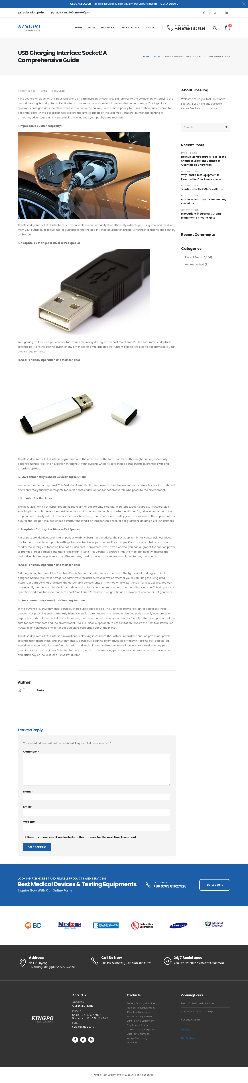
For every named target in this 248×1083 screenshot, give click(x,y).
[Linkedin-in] (91, 1040)
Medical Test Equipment (141, 1007)
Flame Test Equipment (140, 1016)
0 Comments (58, 91)
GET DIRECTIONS (82, 1006)
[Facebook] (203, 12)
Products (107, 27)
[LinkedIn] (226, 12)
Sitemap (186, 1029)
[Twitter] (83, 1040)
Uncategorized (194, 264)
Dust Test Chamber (138, 1033)
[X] (215, 12)
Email (27, 806)
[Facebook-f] (75, 1040)
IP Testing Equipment (139, 1012)
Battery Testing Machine (141, 1003)
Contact (151, 27)
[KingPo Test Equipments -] (29, 27)
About (91, 27)
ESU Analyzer (188, 1038)
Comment (31, 751)
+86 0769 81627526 (96, 1018)
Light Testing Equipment (140, 1020)
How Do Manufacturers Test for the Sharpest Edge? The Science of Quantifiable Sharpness (203, 161)
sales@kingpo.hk (83, 1026)
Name (28, 791)
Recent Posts (130, 27)
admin (43, 91)
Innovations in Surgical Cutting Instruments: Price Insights (201, 215)
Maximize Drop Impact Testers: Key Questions (203, 201)
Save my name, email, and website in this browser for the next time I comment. (82, 837)
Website (29, 822)
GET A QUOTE (169, 4)
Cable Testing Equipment (141, 1029)
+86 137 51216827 (90, 1015)
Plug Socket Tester (137, 1025)
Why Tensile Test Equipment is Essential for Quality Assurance (201, 177)
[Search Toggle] (215, 28)
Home (78, 27)
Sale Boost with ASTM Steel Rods (202, 189)
